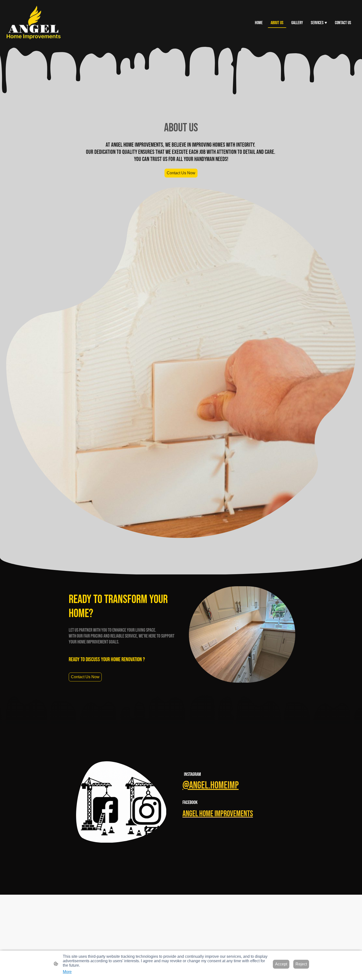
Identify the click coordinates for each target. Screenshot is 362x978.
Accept (281, 964)
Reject (301, 964)
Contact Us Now (181, 173)
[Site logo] (33, 23)
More (67, 972)
